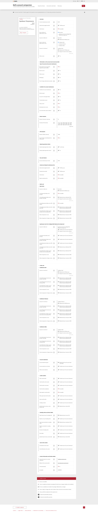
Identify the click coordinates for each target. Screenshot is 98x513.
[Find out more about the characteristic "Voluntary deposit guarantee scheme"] (54, 150)
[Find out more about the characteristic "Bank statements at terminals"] (54, 366)
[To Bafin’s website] (15, 1)
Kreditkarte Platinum (62, 43)
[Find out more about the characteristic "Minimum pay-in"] (54, 93)
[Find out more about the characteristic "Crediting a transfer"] (54, 403)
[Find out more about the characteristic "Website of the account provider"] (54, 463)
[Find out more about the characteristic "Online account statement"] (54, 370)
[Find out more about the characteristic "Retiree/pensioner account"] (54, 107)
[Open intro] (84, 1)
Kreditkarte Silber (62, 45)
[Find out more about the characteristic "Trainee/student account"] (54, 100)
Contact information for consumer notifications (26, 29)
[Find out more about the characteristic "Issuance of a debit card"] (54, 38)
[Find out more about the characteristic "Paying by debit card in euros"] (54, 215)
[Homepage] (13, 12)
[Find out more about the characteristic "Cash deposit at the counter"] (54, 445)
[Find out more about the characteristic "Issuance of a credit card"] (54, 48)
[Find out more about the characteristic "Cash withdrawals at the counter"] (54, 449)
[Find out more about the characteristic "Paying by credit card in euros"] (54, 289)
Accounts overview (51, 6)
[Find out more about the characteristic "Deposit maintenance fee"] (54, 178)
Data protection (28, 510)
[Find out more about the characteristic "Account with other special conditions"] (54, 110)
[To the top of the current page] (84, 507)
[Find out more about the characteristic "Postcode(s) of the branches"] (54, 123)
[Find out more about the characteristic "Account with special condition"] (54, 90)
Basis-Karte (61, 32)
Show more (71, 126)
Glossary (60, 6)
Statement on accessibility (38, 510)
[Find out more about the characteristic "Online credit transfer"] (54, 378)
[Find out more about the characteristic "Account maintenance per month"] (54, 22)
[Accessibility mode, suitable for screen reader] (82, 1)
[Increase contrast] (78, 1)
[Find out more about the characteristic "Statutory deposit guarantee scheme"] (54, 147)
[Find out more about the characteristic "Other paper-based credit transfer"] (54, 396)
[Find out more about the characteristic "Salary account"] (54, 104)
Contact (14, 510)
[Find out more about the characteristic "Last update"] (54, 470)
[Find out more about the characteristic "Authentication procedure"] (54, 81)
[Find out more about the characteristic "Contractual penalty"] (54, 466)
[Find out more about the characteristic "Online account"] (54, 56)
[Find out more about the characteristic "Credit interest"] (54, 29)
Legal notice (20, 510)
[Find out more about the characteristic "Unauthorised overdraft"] (54, 171)
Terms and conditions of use (51, 510)
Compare (24, 32)
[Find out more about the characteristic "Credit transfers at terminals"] (54, 385)
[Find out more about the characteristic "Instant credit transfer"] (54, 399)
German (74, 1)
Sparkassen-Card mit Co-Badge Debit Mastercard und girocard (65, 35)
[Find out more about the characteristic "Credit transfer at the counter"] (54, 382)
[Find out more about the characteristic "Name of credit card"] (54, 42)
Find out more (71, 53)
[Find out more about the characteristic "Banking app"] (54, 77)
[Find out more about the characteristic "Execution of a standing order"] (54, 430)
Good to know (41, 6)
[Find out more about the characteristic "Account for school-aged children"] (54, 97)
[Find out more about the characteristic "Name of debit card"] (54, 32)
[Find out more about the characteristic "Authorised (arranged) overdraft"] (54, 25)
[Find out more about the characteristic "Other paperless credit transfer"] (54, 392)
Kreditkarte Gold (61, 42)
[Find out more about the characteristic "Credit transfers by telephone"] (54, 389)
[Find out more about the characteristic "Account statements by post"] (54, 362)
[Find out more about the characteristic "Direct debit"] (54, 433)
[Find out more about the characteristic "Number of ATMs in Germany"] (54, 134)
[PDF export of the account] (84, 12)
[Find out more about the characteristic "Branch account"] (54, 70)
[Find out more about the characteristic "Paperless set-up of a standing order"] (54, 419)
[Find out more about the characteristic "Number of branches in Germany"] (54, 119)
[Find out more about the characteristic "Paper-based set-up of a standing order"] (54, 415)
